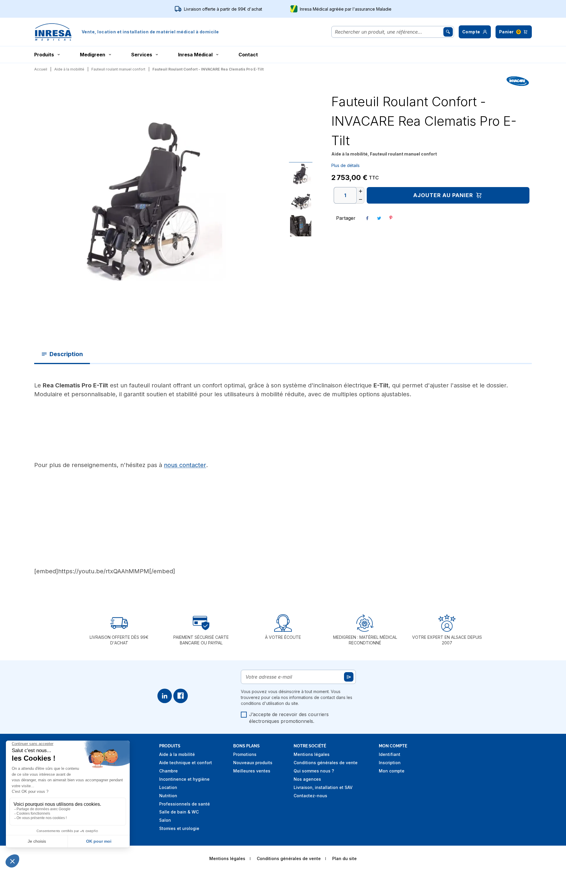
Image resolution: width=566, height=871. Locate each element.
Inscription (390, 762)
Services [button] (141, 55)
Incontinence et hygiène (184, 779)
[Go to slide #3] (300, 226)
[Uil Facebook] (180, 696)
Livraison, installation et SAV (323, 787)
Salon (165, 820)
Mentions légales (312, 754)
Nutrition (168, 795)
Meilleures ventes (251, 770)
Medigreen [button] (92, 55)
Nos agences (307, 779)
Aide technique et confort (185, 762)
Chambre (168, 770)
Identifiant (389, 754)
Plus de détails (345, 165)
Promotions (244, 754)
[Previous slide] (22, 200)
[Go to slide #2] (300, 200)
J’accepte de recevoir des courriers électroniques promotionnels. (289, 717)
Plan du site (344, 858)
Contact (248, 55)
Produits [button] (44, 55)
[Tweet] (379, 218)
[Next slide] (268, 200)
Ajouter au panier (443, 195)
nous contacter (185, 465)
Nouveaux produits (252, 762)
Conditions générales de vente (326, 762)
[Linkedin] (164, 696)
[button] (475, 31)
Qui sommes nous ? (314, 770)
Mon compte (391, 770)
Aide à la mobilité (177, 754)
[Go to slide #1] (300, 174)
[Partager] (367, 218)
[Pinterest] (391, 217)
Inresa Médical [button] (195, 55)
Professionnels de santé (184, 803)
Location (168, 787)
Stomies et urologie (179, 828)
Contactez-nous (310, 795)
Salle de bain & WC (179, 811)
